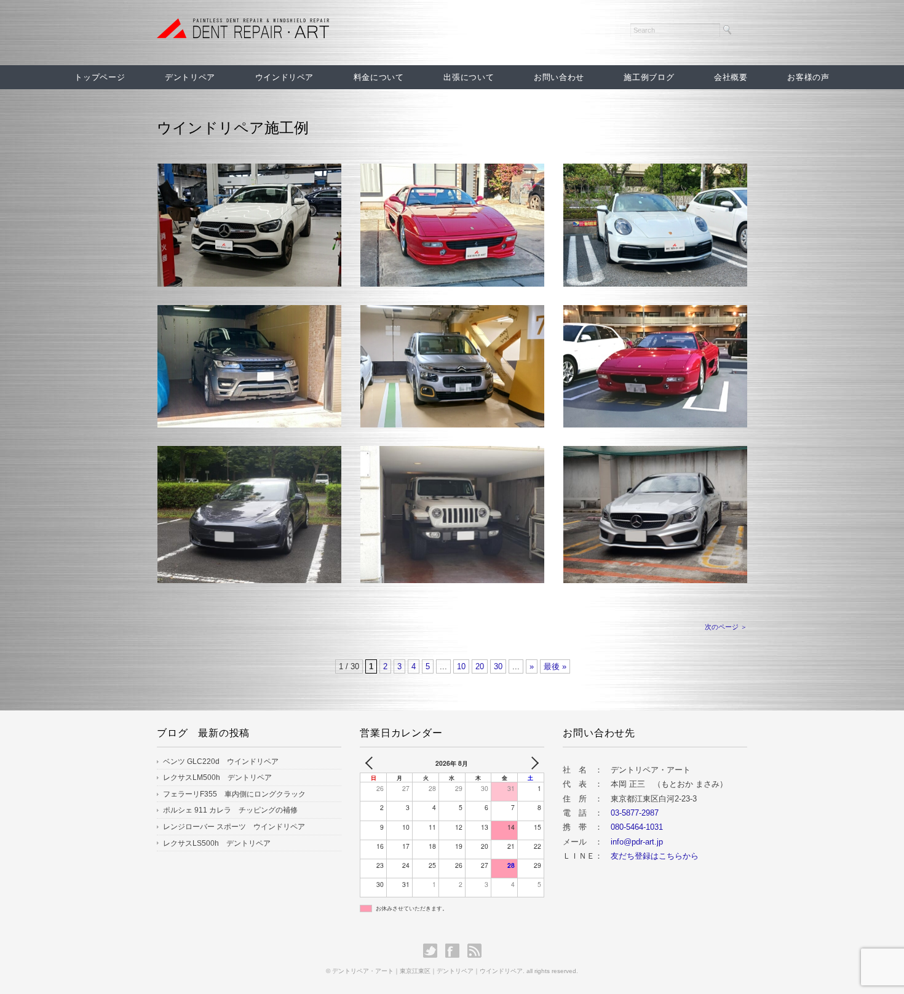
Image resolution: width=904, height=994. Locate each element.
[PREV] (371, 763)
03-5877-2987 (635, 812)
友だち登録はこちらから (655, 856)
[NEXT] (532, 763)
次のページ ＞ (726, 626)
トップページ (99, 77)
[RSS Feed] (474, 950)
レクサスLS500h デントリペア (217, 843)
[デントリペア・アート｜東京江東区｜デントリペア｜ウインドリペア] (243, 28)
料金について (379, 77)
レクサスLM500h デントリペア (217, 777)
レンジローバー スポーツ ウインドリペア (234, 826)
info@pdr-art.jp (637, 841)
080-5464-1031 (637, 827)
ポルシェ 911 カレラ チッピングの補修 (230, 810)
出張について (468, 77)
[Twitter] (433, 950)
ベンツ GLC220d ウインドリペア (221, 761)
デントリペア (190, 77)
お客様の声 (808, 77)
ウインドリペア (284, 77)
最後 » (555, 666)
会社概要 (731, 77)
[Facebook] (455, 950)
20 (479, 666)
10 (461, 666)
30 (498, 666)
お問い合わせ (559, 77)
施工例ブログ (649, 77)
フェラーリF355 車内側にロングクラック (234, 794)
